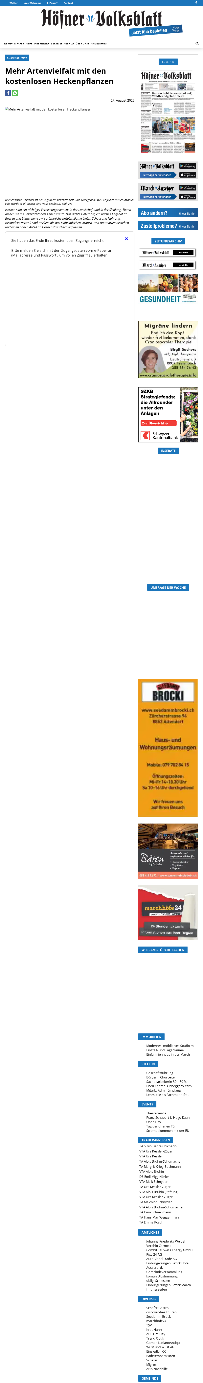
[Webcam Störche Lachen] (168, 1012)
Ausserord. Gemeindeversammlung (164, 1269)
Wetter (14, 3)
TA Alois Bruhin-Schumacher (160, 1161)
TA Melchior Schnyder (155, 1202)
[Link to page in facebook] (8, 93)
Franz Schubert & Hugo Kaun (168, 1117)
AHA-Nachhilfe (157, 1369)
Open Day (153, 1122)
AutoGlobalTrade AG (161, 1259)
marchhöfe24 (156, 1321)
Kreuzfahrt (154, 1329)
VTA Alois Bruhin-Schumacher (161, 1207)
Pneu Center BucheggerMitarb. (169, 1086)
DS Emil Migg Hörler (154, 1176)
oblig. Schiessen (158, 1280)
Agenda (69, 43)
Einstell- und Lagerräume (165, 1050)
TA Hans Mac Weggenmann (159, 1217)
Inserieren (41, 43)
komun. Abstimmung (162, 1276)
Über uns (82, 43)
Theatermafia (156, 1113)
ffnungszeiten (156, 1289)
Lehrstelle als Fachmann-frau (168, 1095)
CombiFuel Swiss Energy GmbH (169, 1250)
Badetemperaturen (160, 1356)
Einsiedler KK (156, 1351)
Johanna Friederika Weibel (165, 1241)
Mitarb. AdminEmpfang (163, 1090)
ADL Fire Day (155, 1334)
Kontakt (68, 3)
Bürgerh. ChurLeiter (161, 1077)
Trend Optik (155, 1338)
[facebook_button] (196, 3)
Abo (28, 43)
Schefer (152, 1360)
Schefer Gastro (157, 1308)
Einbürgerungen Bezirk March (168, 1285)
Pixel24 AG (154, 1254)
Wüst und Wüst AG (160, 1347)
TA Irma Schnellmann (155, 1212)
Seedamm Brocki (158, 1316)
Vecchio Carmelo (158, 1246)
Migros (151, 1364)
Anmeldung (99, 43)
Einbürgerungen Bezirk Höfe (167, 1263)
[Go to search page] (197, 43)
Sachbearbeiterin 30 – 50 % (166, 1081)
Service (56, 43)
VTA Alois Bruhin (151, 1171)
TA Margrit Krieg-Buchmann (160, 1166)
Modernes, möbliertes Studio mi (170, 1046)
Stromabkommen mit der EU (167, 1130)
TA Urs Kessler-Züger (155, 1187)
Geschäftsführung (159, 1073)
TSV (149, 1325)
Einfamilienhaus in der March (168, 1054)
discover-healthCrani (161, 1312)
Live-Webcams (32, 3)
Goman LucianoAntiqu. (163, 1343)
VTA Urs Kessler (151, 1156)
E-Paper (51, 3)
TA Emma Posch (151, 1222)
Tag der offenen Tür (161, 1126)
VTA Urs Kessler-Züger (156, 1151)
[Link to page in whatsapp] (15, 93)
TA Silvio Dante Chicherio (158, 1146)
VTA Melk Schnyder (153, 1181)
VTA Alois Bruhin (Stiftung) (158, 1192)
